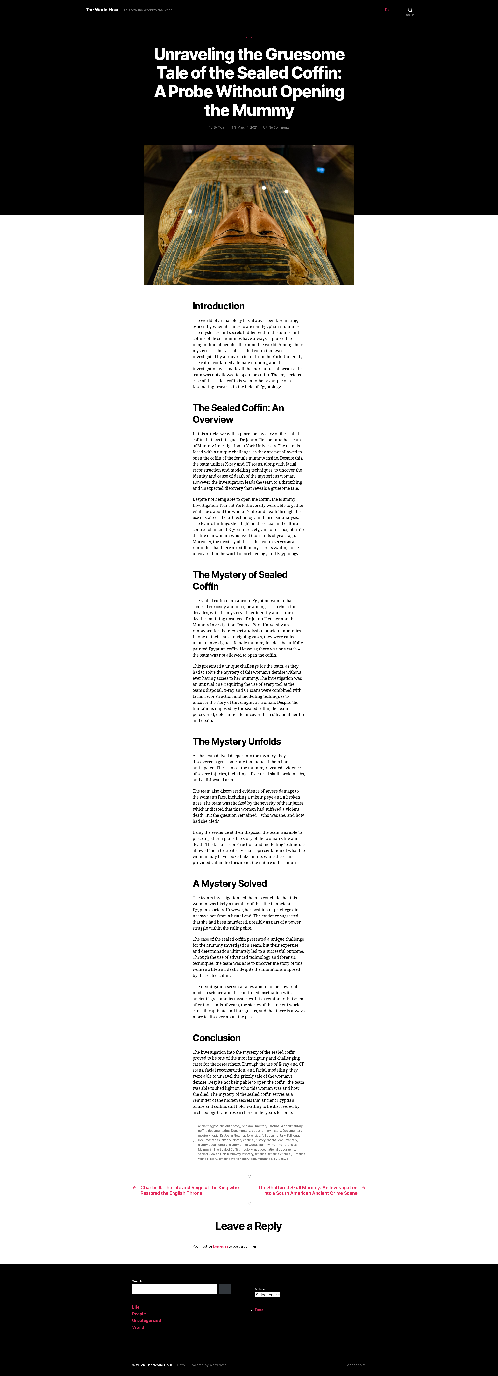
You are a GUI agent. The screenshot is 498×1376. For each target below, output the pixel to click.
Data (388, 10)
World (138, 1327)
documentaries (219, 1131)
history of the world (243, 1145)
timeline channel (279, 1154)
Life (249, 37)
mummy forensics (284, 1145)
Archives (261, 1289)
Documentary (240, 1131)
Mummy (264, 1145)
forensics (253, 1135)
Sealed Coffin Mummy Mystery (231, 1154)
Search (137, 1281)
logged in (220, 1246)
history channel (243, 1140)
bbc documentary (254, 1126)
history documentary (212, 1145)
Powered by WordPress (207, 1365)
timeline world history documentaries (245, 1159)
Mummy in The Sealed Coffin (218, 1149)
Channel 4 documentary (285, 1126)
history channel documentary (276, 1140)
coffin (202, 1131)
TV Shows (281, 1159)
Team (222, 127)
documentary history (266, 1131)
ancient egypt (208, 1126)
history (226, 1140)
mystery (246, 1149)
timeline (260, 1154)
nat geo (259, 1149)
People (139, 1313)
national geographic (281, 1149)
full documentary (274, 1135)
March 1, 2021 (248, 127)
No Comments (279, 127)
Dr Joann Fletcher (232, 1135)
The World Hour (102, 9)
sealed (203, 1154)
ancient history (229, 1126)
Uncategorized (146, 1320)
